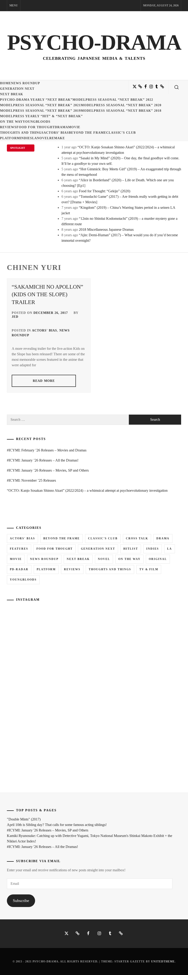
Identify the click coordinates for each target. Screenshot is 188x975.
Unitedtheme (163, 961)
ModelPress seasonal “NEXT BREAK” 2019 (40, 110)
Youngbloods (36, 121)
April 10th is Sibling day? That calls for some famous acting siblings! (57, 825)
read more (44, 381)
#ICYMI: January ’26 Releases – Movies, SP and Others (48, 470)
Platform (10, 138)
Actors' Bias (44, 330)
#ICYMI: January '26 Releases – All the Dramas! (42, 847)
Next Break (11, 94)
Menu (13, 5)
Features (19, 548)
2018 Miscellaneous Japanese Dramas (106, 229)
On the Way (11, 121)
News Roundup (25, 83)
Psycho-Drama (94, 42)
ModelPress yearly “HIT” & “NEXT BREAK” (41, 116)
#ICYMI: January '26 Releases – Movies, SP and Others (47, 830)
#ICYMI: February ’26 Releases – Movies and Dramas (46, 450)
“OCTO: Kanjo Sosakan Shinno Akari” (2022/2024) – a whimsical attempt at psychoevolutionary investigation (87, 490)
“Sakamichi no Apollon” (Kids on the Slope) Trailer (47, 294)
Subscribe (21, 900)
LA (34, 138)
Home (5, 83)
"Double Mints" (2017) (24, 819)
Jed (15, 316)
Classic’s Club (121, 132)
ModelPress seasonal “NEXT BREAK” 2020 (121, 105)
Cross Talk (137, 538)
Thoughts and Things (22, 132)
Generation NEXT (17, 88)
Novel (43, 138)
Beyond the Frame (87, 132)
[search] (176, 87)
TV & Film (148, 569)
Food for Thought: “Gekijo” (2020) (104, 191)
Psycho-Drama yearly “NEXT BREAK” (36, 99)
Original (158, 559)
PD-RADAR (19, 569)
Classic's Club (103, 538)
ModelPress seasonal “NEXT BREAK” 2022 (112, 99)
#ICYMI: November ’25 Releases (31, 480)
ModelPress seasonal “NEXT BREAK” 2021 (40, 105)
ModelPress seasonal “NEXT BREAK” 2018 (121, 110)
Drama (61, 127)
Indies (26, 138)
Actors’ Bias (56, 132)
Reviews (8, 127)
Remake (57, 138)
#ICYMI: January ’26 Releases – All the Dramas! (42, 460)
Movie (74, 127)
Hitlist (130, 548)
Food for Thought (36, 127)
